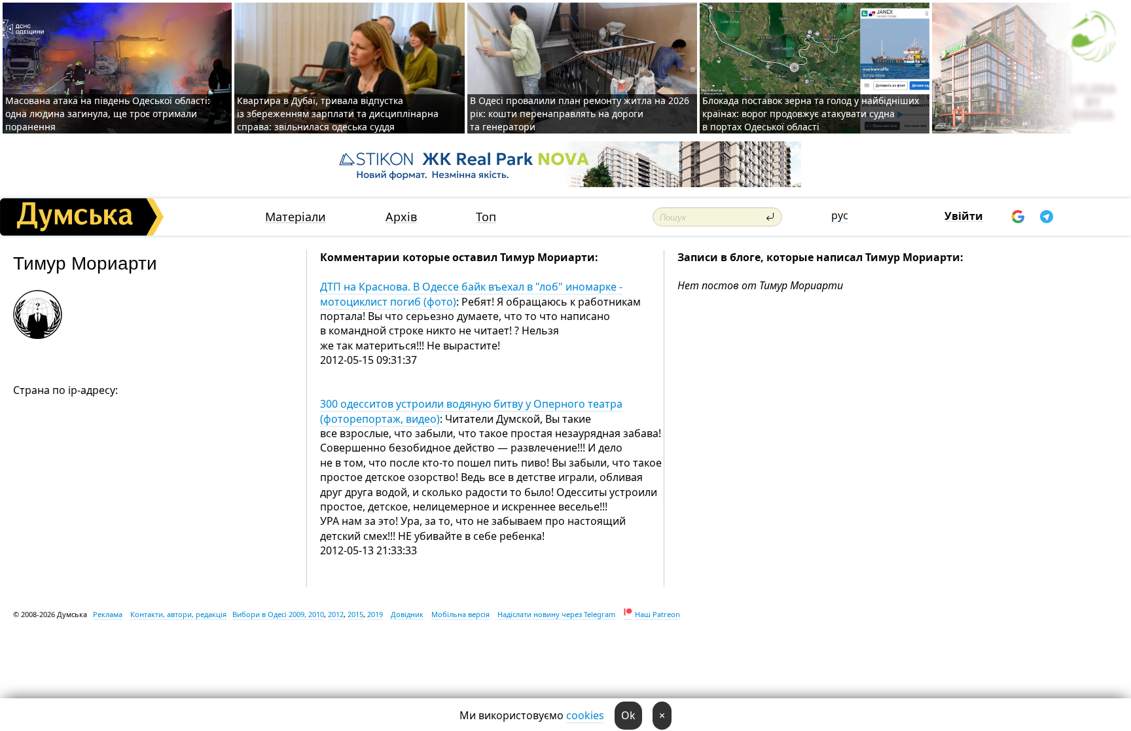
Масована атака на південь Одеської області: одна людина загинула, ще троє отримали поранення (107, 113)
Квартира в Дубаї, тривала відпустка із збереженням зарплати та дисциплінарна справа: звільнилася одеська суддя (338, 113)
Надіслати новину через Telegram (556, 614)
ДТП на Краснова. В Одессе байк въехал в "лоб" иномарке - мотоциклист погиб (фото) (471, 293)
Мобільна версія (460, 614)
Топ (486, 217)
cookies (585, 715)
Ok (628, 715)
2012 (336, 614)
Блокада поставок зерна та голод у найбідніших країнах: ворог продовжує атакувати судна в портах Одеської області (810, 113)
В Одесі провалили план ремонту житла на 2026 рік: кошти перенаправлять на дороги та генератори (579, 113)
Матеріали (295, 217)
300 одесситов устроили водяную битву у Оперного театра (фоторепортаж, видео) (471, 411)
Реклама (107, 614)
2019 (375, 614)
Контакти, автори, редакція (178, 614)
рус (839, 215)
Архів (401, 217)
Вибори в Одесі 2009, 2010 (278, 614)
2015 (355, 614)
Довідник (407, 614)
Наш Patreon (657, 614)
